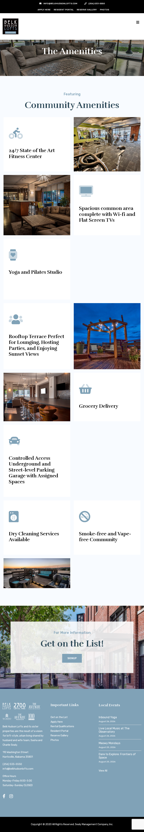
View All (103, 770)
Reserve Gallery (87, 9)
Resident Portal (64, 9)
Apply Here (44, 9)
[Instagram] (11, 796)
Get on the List (59, 717)
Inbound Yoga (108, 717)
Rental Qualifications (62, 726)
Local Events (109, 705)
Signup (72, 658)
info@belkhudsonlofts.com (18, 768)
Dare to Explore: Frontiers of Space (117, 756)
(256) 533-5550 (12, 764)
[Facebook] (4, 796)
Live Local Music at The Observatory (114, 730)
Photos (104, 9)
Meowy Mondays (109, 743)
